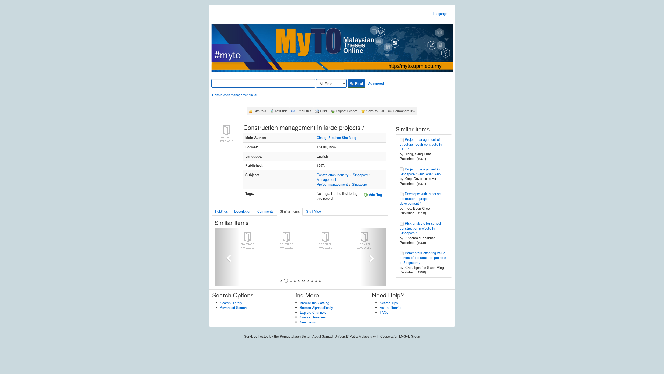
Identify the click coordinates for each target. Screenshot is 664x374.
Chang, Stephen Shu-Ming (336, 137)
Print (323, 110)
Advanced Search (233, 307)
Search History (231, 302)
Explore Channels (313, 312)
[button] (227, 257)
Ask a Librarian (391, 307)
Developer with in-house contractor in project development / (420, 198)
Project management (332, 184)
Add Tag (375, 194)
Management (326, 179)
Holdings (221, 211)
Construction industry (333, 174)
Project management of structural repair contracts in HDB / (421, 144)
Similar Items (290, 211)
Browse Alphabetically (316, 307)
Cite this (260, 110)
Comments (265, 211)
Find (358, 83)
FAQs (384, 312)
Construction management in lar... (235, 94)
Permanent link (404, 110)
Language (440, 13)
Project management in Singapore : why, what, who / (421, 171)
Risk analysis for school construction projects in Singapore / (420, 228)
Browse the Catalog (314, 302)
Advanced (376, 83)
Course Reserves (313, 317)
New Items (308, 321)
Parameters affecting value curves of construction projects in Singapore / (423, 257)
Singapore (360, 174)
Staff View (313, 211)
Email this (304, 110)
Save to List (375, 110)
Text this (281, 110)
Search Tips (389, 302)
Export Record (346, 110)
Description (242, 211)
